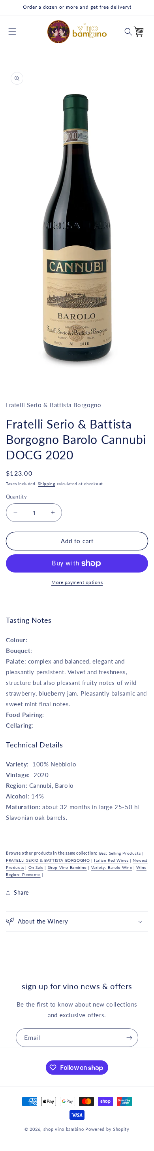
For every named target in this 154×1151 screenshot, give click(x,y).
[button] (12, 32)
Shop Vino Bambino (67, 867)
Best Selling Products (120, 853)
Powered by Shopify (107, 1129)
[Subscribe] (129, 1037)
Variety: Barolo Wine (111, 867)
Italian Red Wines (111, 860)
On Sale (35, 867)
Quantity (16, 496)
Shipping (46, 483)
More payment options (77, 582)
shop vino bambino (63, 1129)
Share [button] (21, 892)
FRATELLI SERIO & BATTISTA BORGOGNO (48, 860)
